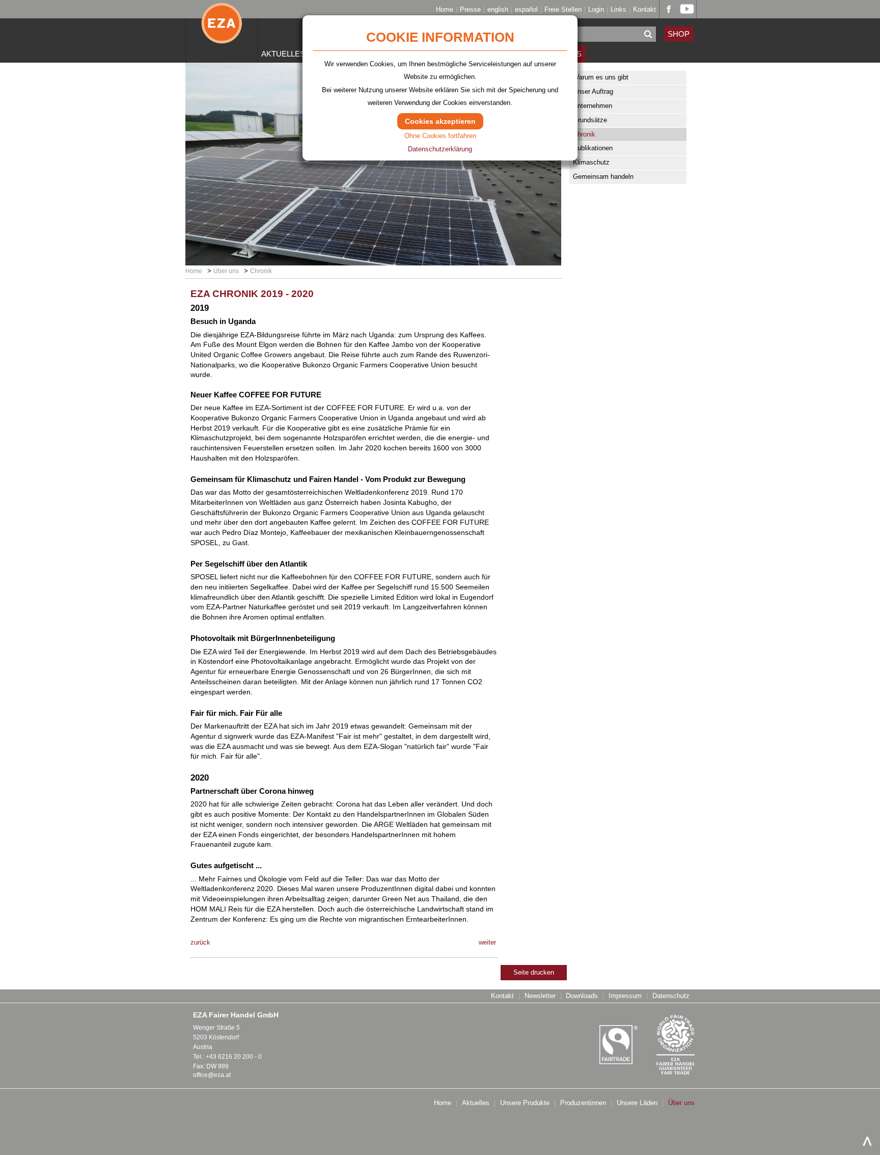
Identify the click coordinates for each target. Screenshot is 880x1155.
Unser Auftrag (593, 91)
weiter (487, 942)
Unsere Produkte (524, 1103)
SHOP (679, 34)
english (497, 10)
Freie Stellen (563, 10)
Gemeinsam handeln (603, 176)
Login (596, 10)
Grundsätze (590, 120)
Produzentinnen (583, 1103)
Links (618, 10)
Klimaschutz (591, 162)
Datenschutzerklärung (440, 149)
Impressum (625, 996)
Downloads (582, 996)
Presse (470, 10)
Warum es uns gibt (600, 77)
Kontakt (644, 10)
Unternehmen (592, 106)
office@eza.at (212, 1075)
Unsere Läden (637, 1103)
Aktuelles (283, 53)
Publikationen (593, 148)
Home (444, 10)
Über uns (226, 271)
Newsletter (540, 996)
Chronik (584, 134)
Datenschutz (671, 996)
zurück (200, 942)
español (526, 10)
